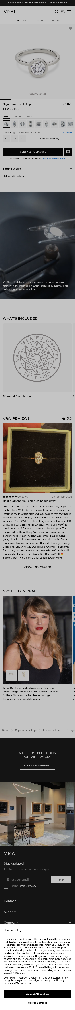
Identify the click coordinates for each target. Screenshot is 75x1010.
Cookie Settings (37, 1003)
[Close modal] (37, 505)
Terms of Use (23, 983)
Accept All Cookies (37, 994)
